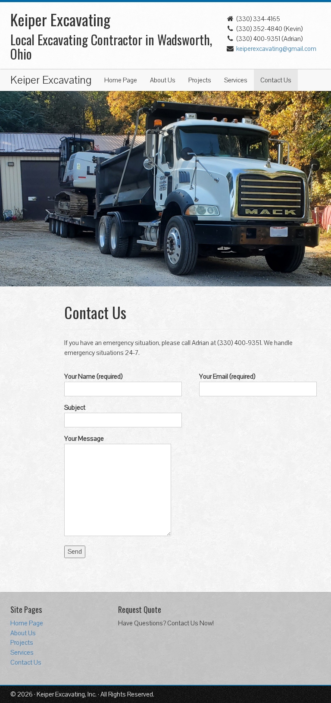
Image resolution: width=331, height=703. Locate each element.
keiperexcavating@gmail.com (276, 48)
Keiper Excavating (50, 80)
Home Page (120, 80)
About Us (162, 80)
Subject (74, 407)
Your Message (84, 438)
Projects (199, 80)
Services (235, 80)
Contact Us (275, 80)
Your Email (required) (227, 376)
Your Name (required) (93, 376)
